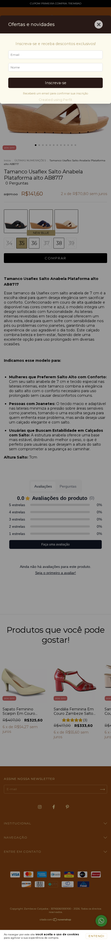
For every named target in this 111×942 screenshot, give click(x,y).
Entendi (96, 936)
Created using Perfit (55, 100)
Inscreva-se (55, 83)
